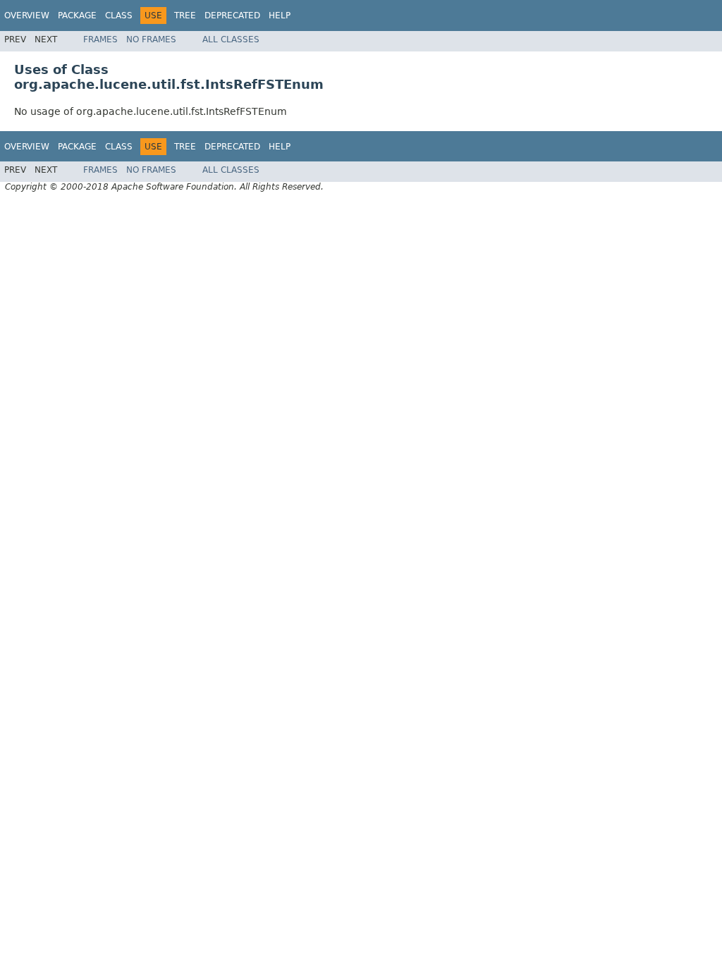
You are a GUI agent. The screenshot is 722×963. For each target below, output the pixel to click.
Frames (100, 39)
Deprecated (232, 15)
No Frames (151, 39)
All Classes (230, 39)
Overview (26, 15)
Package (77, 15)
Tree (185, 15)
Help (279, 15)
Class (119, 15)
